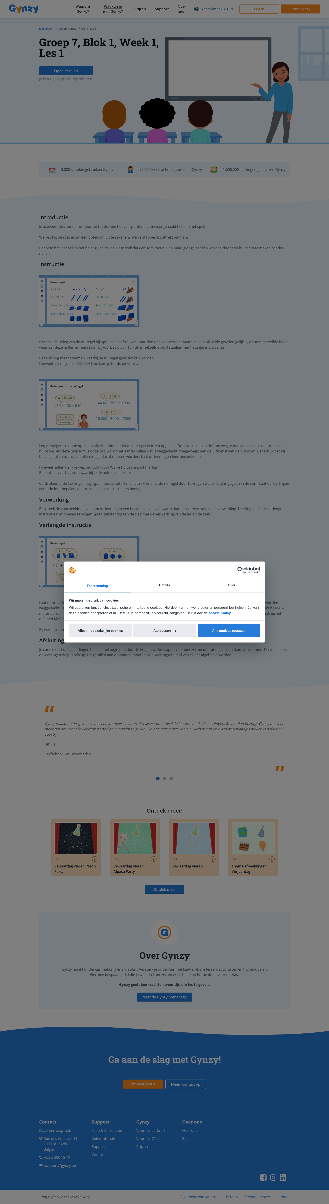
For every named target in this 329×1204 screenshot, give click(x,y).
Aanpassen (162, 630)
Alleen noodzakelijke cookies (100, 630)
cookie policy (220, 613)
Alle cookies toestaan (229, 630)
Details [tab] (164, 585)
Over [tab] (231, 585)
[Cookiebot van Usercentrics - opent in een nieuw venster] (240, 570)
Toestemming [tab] (97, 585)
